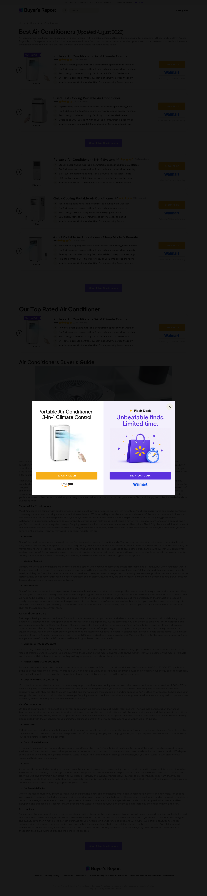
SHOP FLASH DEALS (140, 475)
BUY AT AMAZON (67, 475)
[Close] (169, 406)
